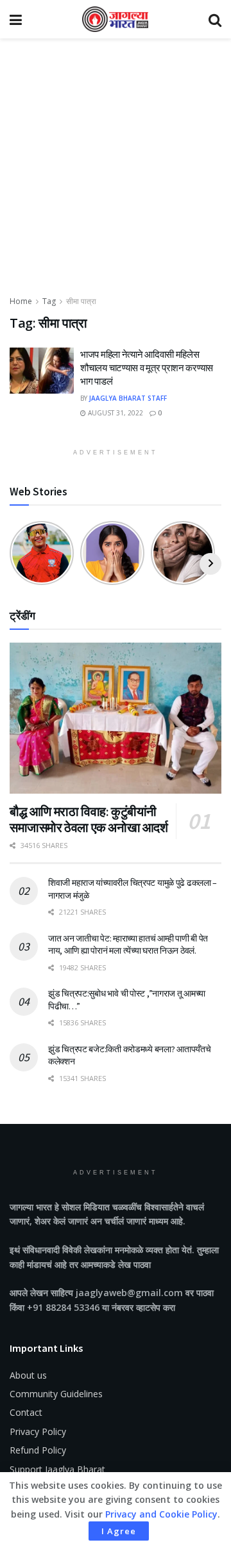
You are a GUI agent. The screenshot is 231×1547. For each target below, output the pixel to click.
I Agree (118, 1531)
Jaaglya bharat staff (128, 398)
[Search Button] (215, 19)
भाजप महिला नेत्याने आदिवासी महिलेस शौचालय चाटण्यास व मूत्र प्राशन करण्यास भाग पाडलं (146, 367)
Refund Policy (38, 1450)
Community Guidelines (56, 1394)
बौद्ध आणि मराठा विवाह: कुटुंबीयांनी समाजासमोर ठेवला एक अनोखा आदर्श (89, 819)
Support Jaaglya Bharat (57, 1469)
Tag (49, 301)
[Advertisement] (115, 173)
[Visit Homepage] (115, 19)
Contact (26, 1412)
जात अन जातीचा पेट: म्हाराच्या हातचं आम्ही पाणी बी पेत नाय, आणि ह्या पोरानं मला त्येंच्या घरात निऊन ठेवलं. (128, 945)
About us (28, 1375)
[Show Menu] (16, 19)
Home (21, 301)
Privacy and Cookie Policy (161, 1514)
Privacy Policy (38, 1431)
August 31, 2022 (114, 412)
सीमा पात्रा (81, 301)
